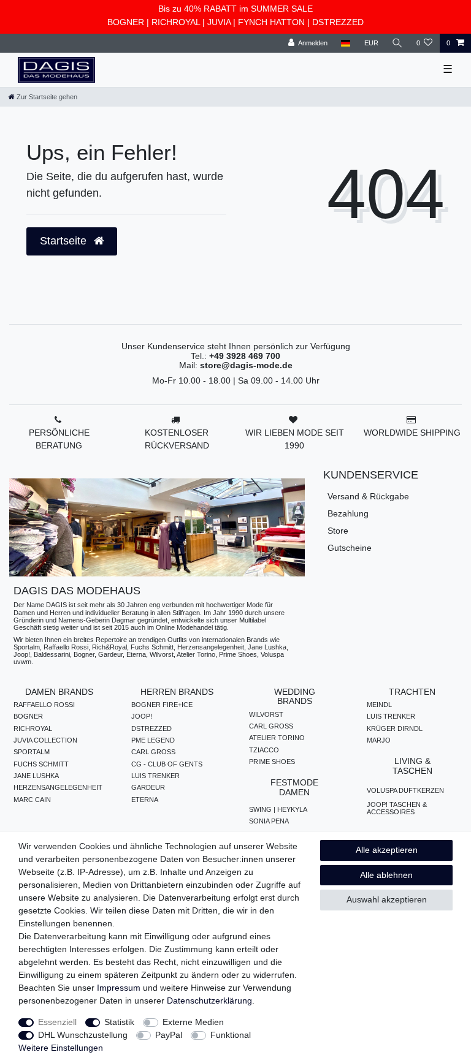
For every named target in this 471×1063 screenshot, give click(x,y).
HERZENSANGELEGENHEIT (57, 787)
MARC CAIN (32, 799)
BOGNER (125, 22)
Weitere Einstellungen (60, 1048)
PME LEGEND (153, 740)
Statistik (119, 1022)
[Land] (345, 43)
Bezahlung (348, 513)
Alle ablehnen (386, 875)
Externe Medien (193, 1022)
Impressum (118, 988)
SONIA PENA (269, 821)
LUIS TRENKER (155, 775)
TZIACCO (264, 750)
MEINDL (379, 704)
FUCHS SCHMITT (41, 764)
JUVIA (219, 22)
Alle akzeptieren (387, 850)
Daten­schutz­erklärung (209, 1000)
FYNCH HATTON (271, 22)
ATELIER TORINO (277, 737)
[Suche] (397, 43)
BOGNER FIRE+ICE (162, 704)
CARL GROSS (153, 751)
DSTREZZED (338, 22)
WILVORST (266, 714)
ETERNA (144, 799)
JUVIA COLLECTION (45, 740)
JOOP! (141, 716)
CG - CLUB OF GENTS (166, 764)
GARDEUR (148, 787)
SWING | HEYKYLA (278, 809)
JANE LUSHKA (36, 775)
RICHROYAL (175, 22)
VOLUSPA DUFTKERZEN (405, 790)
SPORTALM (31, 751)
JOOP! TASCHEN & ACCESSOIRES (397, 808)
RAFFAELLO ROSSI (44, 704)
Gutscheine (349, 548)
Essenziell (57, 1022)
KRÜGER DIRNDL (395, 728)
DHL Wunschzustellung (83, 1035)
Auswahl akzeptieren (387, 899)
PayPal (168, 1035)
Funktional (230, 1035)
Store (337, 530)
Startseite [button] (65, 241)
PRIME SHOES (272, 761)
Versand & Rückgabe (368, 496)
